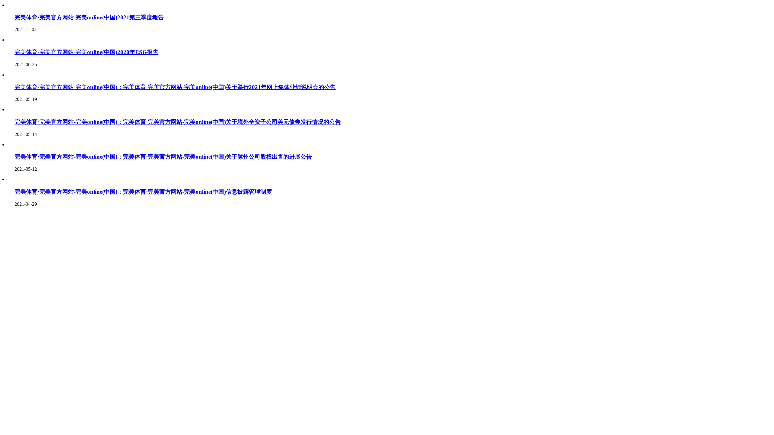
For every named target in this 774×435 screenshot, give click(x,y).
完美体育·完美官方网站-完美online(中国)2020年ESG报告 (86, 52)
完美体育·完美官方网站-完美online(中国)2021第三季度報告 (89, 17)
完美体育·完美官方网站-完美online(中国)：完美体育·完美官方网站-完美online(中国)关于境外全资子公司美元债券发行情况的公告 (178, 122)
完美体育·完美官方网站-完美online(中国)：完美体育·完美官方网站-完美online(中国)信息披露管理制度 (143, 191)
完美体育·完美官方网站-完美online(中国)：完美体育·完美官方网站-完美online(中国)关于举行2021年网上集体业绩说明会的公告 (175, 87)
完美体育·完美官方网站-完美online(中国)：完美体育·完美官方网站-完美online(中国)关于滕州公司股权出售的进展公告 (163, 156)
